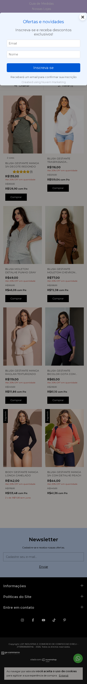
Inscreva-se (43, 68)
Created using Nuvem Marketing (44, 82)
